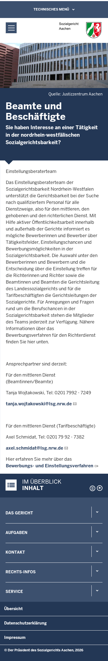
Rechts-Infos (21, 571)
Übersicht (13, 608)
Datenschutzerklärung (25, 623)
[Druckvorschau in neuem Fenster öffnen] (91, 488)
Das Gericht (19, 512)
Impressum (14, 637)
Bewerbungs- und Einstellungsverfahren (49, 466)
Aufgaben (16, 532)
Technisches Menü (51, 9)
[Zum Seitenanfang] (99, 488)
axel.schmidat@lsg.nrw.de (34, 448)
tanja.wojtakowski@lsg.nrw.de (39, 404)
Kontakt (15, 552)
